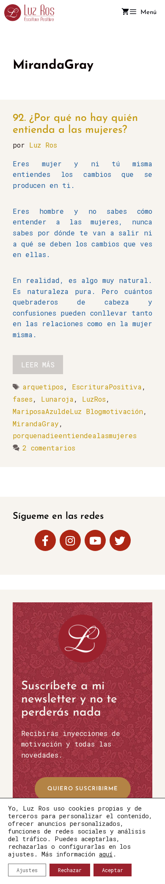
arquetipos (42, 386)
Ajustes (27, 870)
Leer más (38, 364)
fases (23, 398)
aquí (106, 854)
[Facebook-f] (45, 540)
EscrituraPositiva (107, 386)
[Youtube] (95, 540)
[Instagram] (70, 540)
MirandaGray (36, 423)
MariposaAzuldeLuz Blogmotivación (78, 411)
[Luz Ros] (29, 12)
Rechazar (70, 870)
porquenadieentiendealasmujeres (75, 435)
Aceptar (112, 870)
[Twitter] (120, 540)
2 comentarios (48, 447)
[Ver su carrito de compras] (125, 12)
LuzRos (94, 398)
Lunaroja (57, 398)
